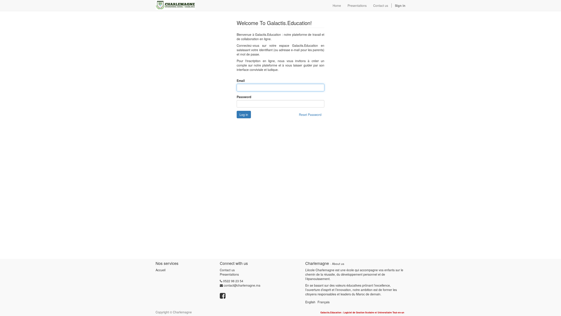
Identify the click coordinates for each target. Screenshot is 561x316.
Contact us (227, 270)
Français (324, 302)
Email (241, 80)
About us (338, 264)
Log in (244, 114)
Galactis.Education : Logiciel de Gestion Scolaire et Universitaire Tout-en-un (362, 312)
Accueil (160, 270)
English (310, 302)
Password (244, 97)
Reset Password (310, 114)
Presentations (229, 274)
